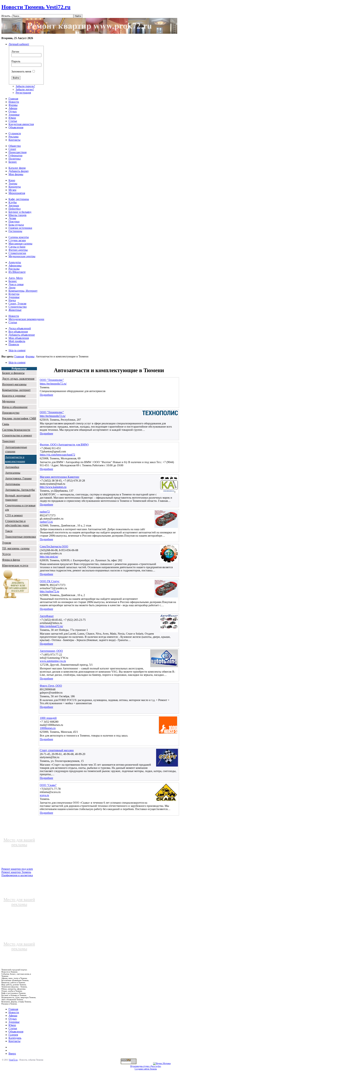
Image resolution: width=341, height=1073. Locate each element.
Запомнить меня (21, 71)
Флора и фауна (11, 559)
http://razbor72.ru (49, 591)
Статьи (13, 1028)
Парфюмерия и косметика (17, 875)
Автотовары (12, 484)
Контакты (14, 1041)
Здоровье (14, 1021)
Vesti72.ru (13, 1060)
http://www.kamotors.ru (53, 486)
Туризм (6, 542)
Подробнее (46, 394)
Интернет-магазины (14, 384)
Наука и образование (15, 407)
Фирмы (29, 356)
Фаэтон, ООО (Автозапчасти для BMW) (64, 444)
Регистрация (23, 92)
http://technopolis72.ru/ (53, 415)
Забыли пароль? (25, 86)
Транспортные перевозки (20, 536)
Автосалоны (12, 472)
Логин (15, 51)
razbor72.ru (46, 521)
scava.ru (44, 795)
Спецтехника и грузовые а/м (20, 507)
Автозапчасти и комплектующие (15, 459)
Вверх (12, 1053)
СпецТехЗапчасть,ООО (54, 546)
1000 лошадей (48, 717)
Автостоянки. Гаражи (18, 478)
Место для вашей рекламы (19, 842)
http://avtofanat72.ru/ (51, 626)
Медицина (8, 401)
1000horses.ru (48, 728)
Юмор (12, 1025)
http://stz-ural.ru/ (49, 556)
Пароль (15, 61)
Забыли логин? (25, 89)
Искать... (6, 15)
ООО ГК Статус (49, 581)
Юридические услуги (15, 565)
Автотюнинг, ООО (51, 650)
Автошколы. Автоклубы (20, 489)
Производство (10, 412)
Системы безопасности (16, 429)
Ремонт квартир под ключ (17, 868)
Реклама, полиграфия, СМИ (19, 418)
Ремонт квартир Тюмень (16, 872)
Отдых (13, 1018)
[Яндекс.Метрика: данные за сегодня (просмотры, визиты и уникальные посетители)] (162, 1063)
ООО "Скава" (48, 785)
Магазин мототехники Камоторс (59, 476)
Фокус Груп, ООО (51, 685)
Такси (8, 531)
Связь (5, 424)
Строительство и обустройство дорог (17, 523)
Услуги (6, 554)
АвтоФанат (47, 616)
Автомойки (12, 467)
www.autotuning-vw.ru (53, 660)
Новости (14, 1012)
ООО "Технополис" (52, 379)
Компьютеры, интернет (16, 390)
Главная (19, 356)
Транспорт (8, 441)
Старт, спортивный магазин (57, 750)
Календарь (15, 1037)
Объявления (16, 1031)
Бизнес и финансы (13, 372)
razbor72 (45, 511)
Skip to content (17, 350)
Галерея (13, 1034)
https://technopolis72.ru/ (53, 383)
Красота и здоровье (14, 395)
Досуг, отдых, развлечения (18, 378)
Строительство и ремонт (17, 435)
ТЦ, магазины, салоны (15, 548)
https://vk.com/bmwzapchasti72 (57, 454)
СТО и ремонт (14, 515)
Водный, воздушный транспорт (18, 497)
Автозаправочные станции (16, 449)
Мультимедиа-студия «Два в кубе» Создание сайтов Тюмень (145, 1067)
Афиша (13, 1015)
